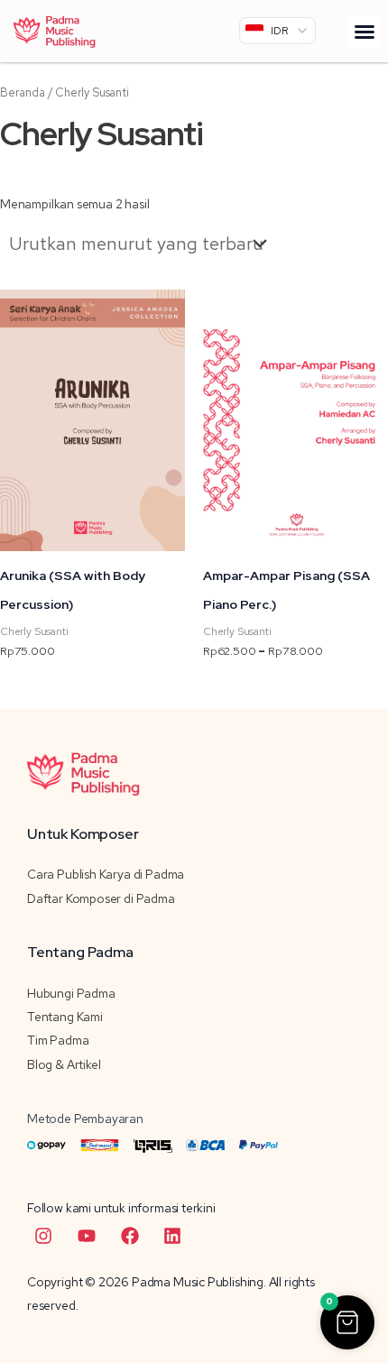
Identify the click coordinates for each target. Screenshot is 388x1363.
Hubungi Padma (71, 993)
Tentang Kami (65, 1016)
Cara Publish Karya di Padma (105, 874)
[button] (364, 31)
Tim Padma (57, 1040)
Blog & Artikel (63, 1064)
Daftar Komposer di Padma (101, 898)
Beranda (22, 92)
